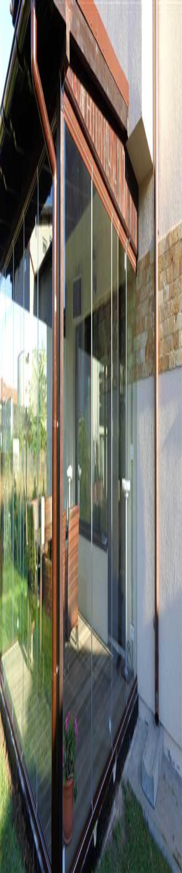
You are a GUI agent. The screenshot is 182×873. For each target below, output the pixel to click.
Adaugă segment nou (9, 129)
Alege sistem (6, 130)
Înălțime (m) (5, 126)
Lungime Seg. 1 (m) (7, 125)
